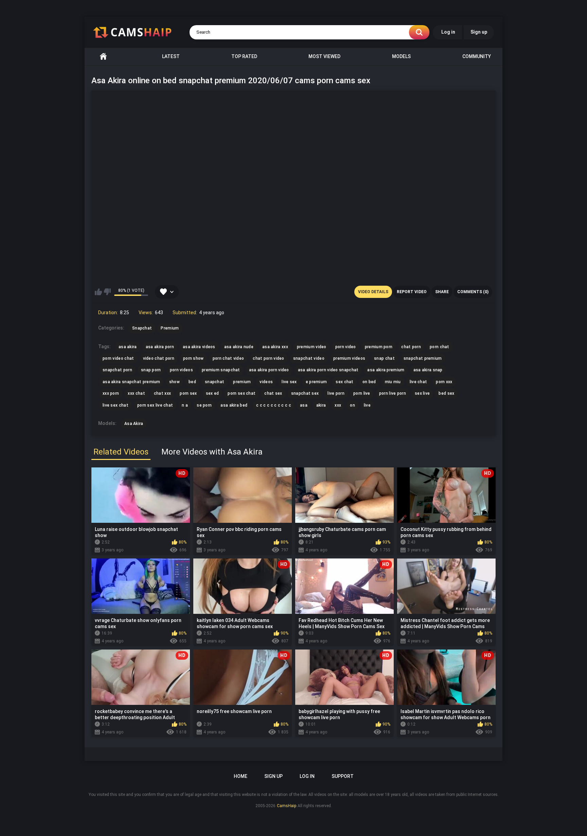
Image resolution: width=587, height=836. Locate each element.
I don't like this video (107, 291)
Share (442, 291)
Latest (171, 56)
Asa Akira (133, 423)
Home (103, 56)
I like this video (98, 291)
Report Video (412, 291)
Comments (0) (472, 291)
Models (401, 56)
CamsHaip (286, 805)
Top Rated (244, 56)
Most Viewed (324, 56)
